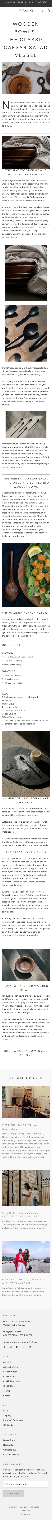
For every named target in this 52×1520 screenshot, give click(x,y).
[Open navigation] (3, 11)
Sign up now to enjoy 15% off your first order (26, 3)
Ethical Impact (10, 1371)
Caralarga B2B (9, 1449)
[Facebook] (4, 1347)
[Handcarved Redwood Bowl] (26, 964)
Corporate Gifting (11, 1454)
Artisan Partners (10, 1367)
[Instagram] (11, 1347)
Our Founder (9, 1376)
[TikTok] (23, 1347)
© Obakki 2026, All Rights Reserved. (26, 1507)
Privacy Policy (26, 1511)
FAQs (5, 1410)
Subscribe (13, 1493)
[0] (48, 10)
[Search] (43, 11)
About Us (7, 1362)
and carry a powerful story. (25, 450)
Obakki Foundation (12, 1381)
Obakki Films (9, 1386)
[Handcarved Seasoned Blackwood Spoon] (26, 764)
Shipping (7, 1415)
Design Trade (9, 1440)
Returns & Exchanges (13, 1420)
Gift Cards (8, 1425)
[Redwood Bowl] (26, 273)
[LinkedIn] (30, 1347)
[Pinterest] (17, 1347)
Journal (6, 1390)
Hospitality (8, 1445)
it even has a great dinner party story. (24, 374)
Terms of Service (26, 1514)
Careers (7, 1395)
